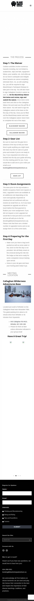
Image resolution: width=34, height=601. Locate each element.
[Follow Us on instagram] (7, 550)
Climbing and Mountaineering (13, 511)
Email (5, 498)
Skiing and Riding (9, 514)
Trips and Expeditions (10, 518)
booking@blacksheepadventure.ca (15, 168)
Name (5, 489)
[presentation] (3, 395)
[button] (14, 476)
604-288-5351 (7, 569)
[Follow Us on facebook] (3, 550)
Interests (5, 507)
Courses (6, 521)
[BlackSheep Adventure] (17, 4)
